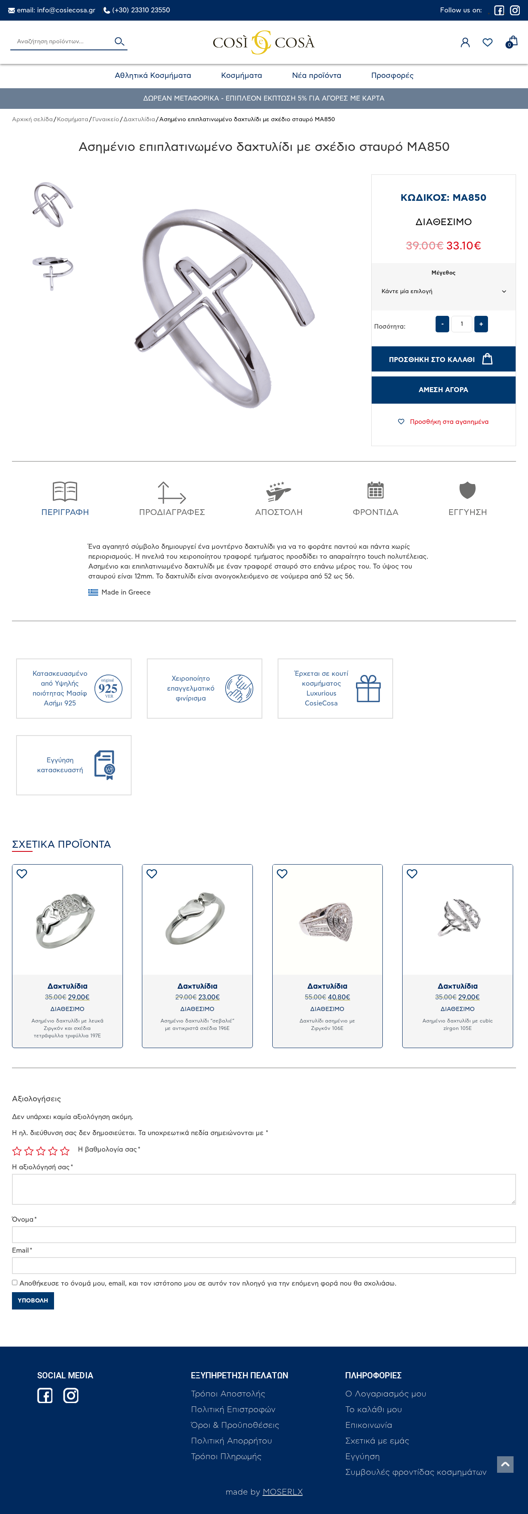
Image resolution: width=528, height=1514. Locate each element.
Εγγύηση (362, 1457)
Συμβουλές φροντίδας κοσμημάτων (416, 1472)
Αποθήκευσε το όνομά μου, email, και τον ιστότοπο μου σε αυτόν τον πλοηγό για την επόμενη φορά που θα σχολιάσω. (207, 1283)
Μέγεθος (443, 273)
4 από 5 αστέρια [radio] (53, 1151)
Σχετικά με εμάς (377, 1441)
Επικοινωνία (368, 1425)
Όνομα (24, 1219)
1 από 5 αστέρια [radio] (17, 1151)
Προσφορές (392, 76)
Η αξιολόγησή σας (42, 1167)
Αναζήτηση (119, 42)
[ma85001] (53, 205)
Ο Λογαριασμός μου (386, 1394)
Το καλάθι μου (373, 1410)
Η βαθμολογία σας (109, 1149)
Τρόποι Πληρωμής (226, 1457)
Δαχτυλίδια (139, 119)
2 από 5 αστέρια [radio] (29, 1151)
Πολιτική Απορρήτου (231, 1441)
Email (22, 1250)
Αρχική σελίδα (32, 119)
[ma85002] (53, 274)
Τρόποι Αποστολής (228, 1394)
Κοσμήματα (241, 76)
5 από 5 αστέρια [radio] (65, 1151)
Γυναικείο (105, 119)
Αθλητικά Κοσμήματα (153, 76)
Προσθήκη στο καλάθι (432, 360)
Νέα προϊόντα (317, 76)
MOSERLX (283, 1492)
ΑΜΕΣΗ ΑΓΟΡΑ (443, 390)
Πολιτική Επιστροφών (233, 1410)
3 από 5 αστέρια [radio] (41, 1151)
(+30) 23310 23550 (141, 10)
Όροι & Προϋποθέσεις (235, 1425)
